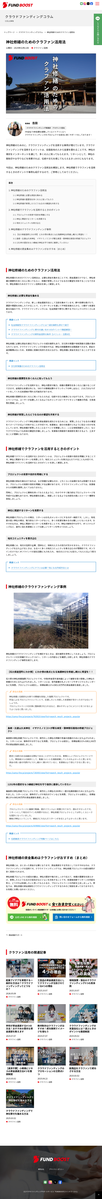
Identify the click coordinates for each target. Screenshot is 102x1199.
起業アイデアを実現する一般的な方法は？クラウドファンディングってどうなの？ (19, 984)
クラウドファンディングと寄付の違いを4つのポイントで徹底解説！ (41, 329)
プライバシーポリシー (56, 1169)
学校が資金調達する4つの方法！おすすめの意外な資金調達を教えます (19, 1028)
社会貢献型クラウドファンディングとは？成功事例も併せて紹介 (40, 324)
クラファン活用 (41, 47)
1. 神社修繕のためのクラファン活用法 (28, 190)
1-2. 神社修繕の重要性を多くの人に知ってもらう (33, 199)
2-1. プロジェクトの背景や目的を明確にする (31, 214)
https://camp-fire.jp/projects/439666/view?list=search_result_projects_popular (43, 825)
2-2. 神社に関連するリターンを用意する (29, 219)
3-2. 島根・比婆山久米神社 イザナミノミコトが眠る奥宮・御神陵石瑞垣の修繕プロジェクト (52, 238)
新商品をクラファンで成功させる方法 (82, 1070)
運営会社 (41, 1169)
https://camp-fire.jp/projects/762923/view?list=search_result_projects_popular (43, 716)
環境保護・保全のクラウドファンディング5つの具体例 (82, 983)
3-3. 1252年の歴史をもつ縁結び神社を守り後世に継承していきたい (41, 242)
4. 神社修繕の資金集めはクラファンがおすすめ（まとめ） (38, 248)
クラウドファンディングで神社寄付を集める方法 (19, 1112)
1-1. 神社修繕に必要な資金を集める (28, 195)
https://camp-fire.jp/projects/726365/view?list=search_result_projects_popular (43, 772)
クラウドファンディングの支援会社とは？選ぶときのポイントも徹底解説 (82, 1028)
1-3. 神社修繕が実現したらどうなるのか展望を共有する (36, 203)
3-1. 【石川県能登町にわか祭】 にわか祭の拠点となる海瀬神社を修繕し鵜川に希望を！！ (50, 234)
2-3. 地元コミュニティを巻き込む (27, 223)
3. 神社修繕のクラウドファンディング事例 (30, 229)
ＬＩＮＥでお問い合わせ (98, 33)
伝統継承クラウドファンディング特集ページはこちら (35, 838)
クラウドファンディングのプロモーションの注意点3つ (51, 1071)
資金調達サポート (16, 935)
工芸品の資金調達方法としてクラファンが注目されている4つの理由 (51, 983)
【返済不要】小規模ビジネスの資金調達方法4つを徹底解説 (19, 1071)
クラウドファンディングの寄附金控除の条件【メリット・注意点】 (41, 334)
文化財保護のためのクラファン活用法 (28, 366)
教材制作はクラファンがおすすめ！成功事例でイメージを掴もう (51, 1028)
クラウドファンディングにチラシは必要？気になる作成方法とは (40, 567)
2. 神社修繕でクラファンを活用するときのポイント (34, 209)
